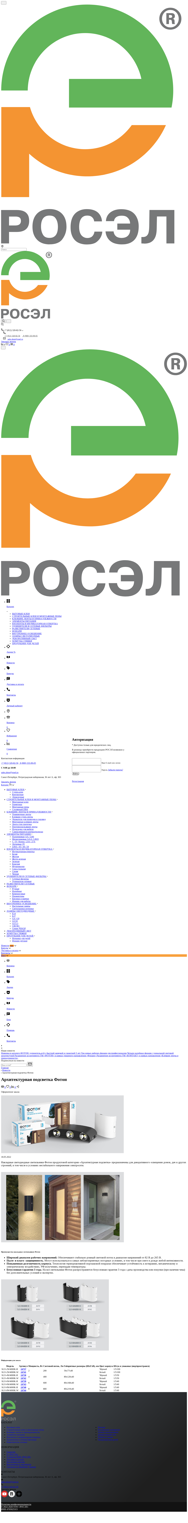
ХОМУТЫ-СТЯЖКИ (22, 641)
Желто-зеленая (19, 859)
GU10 (15, 921)
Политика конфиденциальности (16, 1504)
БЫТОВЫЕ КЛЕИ (21, 614)
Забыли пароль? (115, 770)
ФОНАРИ (17, 631)
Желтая (15, 856)
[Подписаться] (30, 1064)
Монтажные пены (20, 807)
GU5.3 (15, 923)
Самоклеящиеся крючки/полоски (27, 832)
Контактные (18, 794)
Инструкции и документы (19, 1464)
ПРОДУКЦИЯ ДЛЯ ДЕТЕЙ (25, 643)
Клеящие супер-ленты (22, 817)
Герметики (17, 804)
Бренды (4, 948)
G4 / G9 (15, 918)
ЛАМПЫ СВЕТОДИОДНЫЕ (26, 636)
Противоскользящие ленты (24, 827)
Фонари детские (19, 941)
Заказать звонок (8, 341)
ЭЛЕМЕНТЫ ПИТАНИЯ (24, 621)
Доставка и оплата (9, 950)
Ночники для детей (21, 938)
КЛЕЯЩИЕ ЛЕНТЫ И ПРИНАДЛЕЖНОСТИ (34, 618)
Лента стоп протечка (22, 824)
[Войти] (17, 1087)
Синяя (15, 871)
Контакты (5, 953)
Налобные (17, 891)
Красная (16, 864)
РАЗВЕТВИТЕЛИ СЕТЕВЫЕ (26, 628)
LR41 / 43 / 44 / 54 (20, 846)
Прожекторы (18, 896)
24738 (23, 1375)
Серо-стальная (19, 869)
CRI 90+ (16, 926)
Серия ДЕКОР (19, 928)
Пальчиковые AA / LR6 (23, 837)
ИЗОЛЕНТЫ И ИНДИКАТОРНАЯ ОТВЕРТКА (35, 623)
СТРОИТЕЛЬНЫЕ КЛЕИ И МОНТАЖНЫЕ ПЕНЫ (37, 616)
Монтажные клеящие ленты (25, 822)
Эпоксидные (18, 797)
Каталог (5, 785)
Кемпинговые (18, 894)
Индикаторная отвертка (23, 851)
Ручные (15, 889)
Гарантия (11, 1452)
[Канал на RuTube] (11, 1496)
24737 (23, 1369)
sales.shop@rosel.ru (15, 339)
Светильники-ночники (23, 908)
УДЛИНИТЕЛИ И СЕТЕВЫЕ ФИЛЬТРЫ (32, 626)
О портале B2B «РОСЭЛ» (19, 1457)
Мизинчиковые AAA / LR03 (25, 839)
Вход (3, 955)
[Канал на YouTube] (4, 1496)
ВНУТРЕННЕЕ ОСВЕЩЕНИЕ (27, 633)
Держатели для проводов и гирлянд (29, 819)
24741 (23, 1372)
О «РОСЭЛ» (12, 1454)
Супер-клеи (17, 792)
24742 (23, 1378)
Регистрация (78, 781)
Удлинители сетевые (22, 881)
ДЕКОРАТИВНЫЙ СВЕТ (24, 638)
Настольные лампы (21, 906)
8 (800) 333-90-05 (30, 336)
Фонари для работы (21, 901)
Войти (75, 774)
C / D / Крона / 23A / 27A (23, 841)
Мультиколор (18, 866)
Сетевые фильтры (20, 879)
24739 (23, 1381)
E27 (14, 916)
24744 (23, 1390)
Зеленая (15, 861)
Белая (14, 854)
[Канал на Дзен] (19, 1496)
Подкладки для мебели (23, 829)
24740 (23, 1387)
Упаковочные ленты (21, 814)
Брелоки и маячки (20, 899)
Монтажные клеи (20, 802)
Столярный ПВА (20, 809)
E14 (14, 913)
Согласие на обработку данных (21, 1467)
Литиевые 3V (18, 844)
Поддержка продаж (16, 1462)
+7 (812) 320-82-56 (12, 336)
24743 (23, 1384)
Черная (15, 874)
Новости (5, 945)
